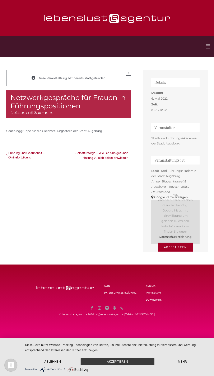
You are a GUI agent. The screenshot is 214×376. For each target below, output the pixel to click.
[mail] (114, 308)
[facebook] (92, 308)
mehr (182, 361)
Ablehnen (52, 361)
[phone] (122, 308)
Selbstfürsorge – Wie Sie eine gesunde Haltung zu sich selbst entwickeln (101, 155)
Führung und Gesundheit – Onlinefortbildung (26, 155)
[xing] (107, 308)
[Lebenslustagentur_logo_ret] (107, 10)
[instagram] (99, 308)
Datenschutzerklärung (175, 237)
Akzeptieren (175, 247)
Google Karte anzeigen (171, 197)
